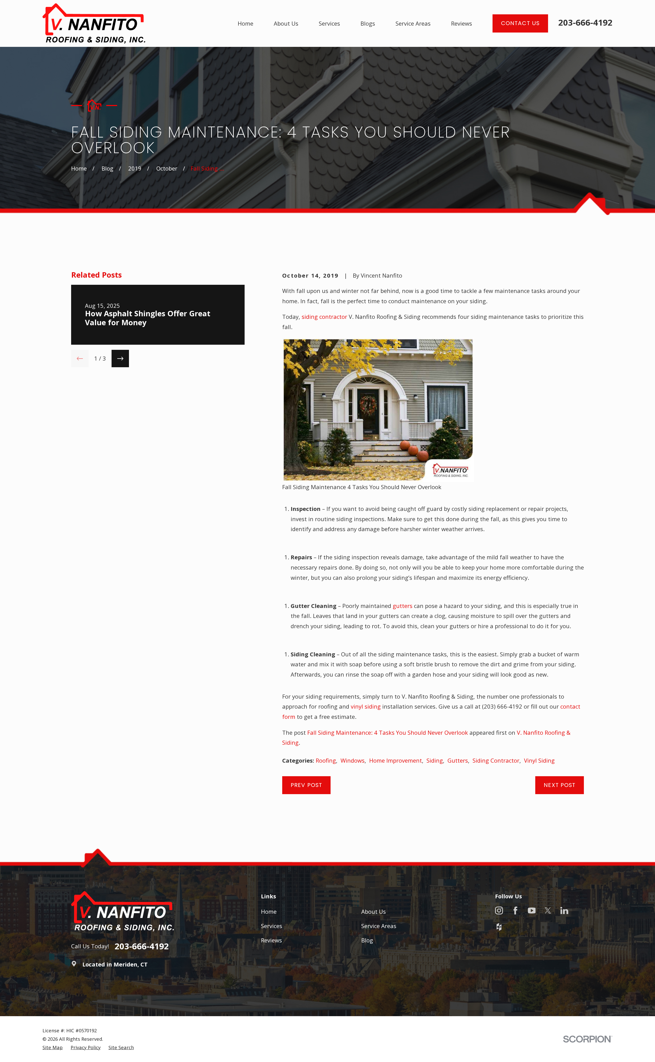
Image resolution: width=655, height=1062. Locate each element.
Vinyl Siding (539, 760)
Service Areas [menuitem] (413, 23)
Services (271, 926)
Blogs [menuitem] (368, 23)
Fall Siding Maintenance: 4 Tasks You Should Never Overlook (387, 732)
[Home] (93, 23)
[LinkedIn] (564, 910)
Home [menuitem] (245, 23)
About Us (373, 911)
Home (269, 911)
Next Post (559, 785)
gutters (402, 605)
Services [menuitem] (329, 23)
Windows (353, 760)
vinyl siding (366, 706)
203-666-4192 (585, 22)
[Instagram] (499, 910)
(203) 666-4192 (502, 706)
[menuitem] (52, 1047)
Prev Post (306, 785)
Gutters (457, 760)
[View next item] (120, 358)
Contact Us (520, 23)
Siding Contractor (496, 760)
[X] (548, 910)
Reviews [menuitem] (461, 23)
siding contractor (324, 316)
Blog (367, 940)
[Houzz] (499, 927)
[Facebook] (515, 910)
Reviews (271, 940)
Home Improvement (395, 760)
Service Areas (378, 926)
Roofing (326, 760)
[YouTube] (532, 910)
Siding (435, 760)
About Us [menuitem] (286, 23)
